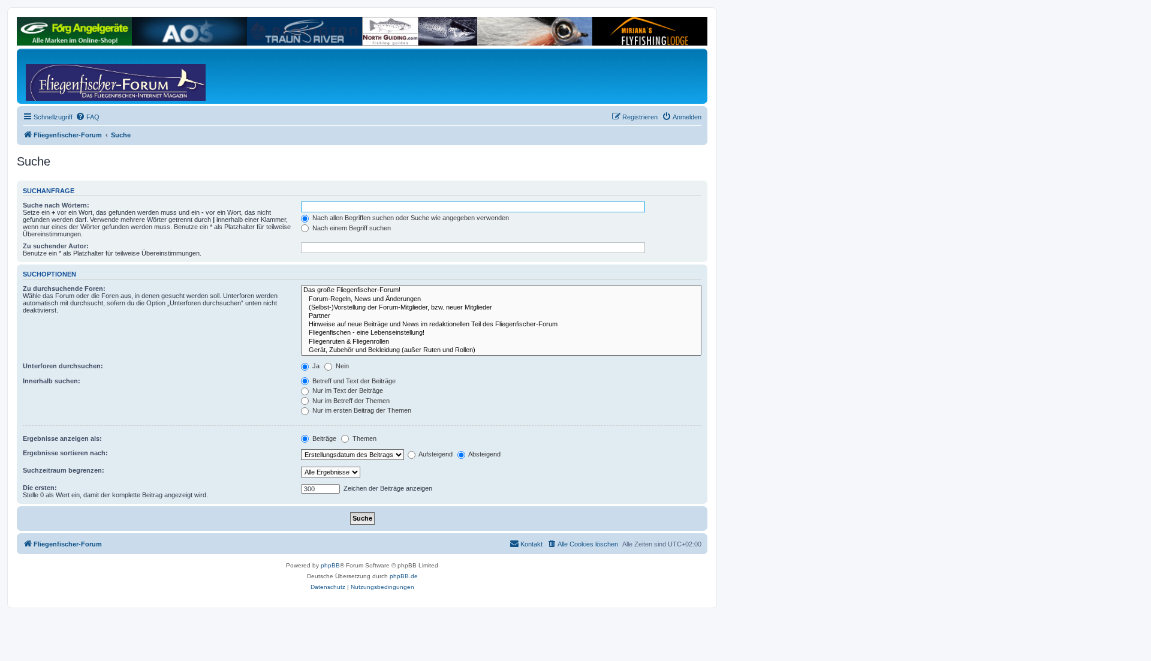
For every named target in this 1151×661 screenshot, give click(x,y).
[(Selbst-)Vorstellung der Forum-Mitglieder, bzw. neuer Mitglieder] (501, 308)
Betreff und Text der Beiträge (353, 380)
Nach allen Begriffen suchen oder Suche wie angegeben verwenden (410, 217)
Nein (341, 365)
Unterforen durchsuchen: (63, 365)
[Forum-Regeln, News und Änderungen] (501, 299)
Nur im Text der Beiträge (347, 390)
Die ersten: (40, 487)
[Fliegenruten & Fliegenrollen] (501, 342)
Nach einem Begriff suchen (351, 228)
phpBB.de (404, 576)
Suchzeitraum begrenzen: (63, 470)
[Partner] (501, 316)
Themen (363, 438)
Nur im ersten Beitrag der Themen (361, 410)
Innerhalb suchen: (51, 380)
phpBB (330, 565)
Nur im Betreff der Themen (350, 400)
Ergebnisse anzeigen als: (62, 438)
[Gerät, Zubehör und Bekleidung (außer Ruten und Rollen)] (501, 350)
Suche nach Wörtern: (56, 205)
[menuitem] (88, 117)
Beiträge (323, 438)
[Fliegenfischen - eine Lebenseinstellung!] (501, 333)
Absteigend (484, 454)
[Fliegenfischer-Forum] (71, 76)
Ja (315, 365)
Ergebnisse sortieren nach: (65, 452)
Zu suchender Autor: (56, 246)
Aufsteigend (435, 454)
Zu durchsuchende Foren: (64, 288)
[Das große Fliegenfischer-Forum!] (501, 290)
